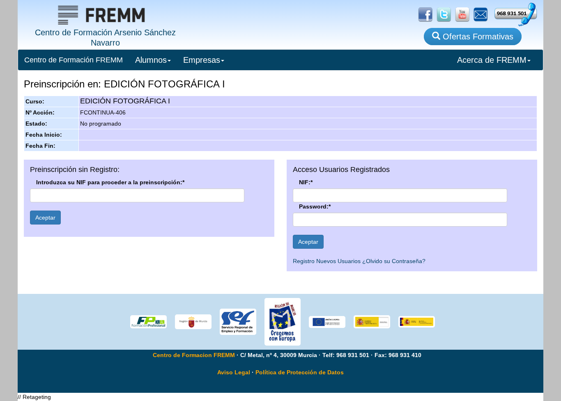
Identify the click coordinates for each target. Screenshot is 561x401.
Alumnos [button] (151, 59)
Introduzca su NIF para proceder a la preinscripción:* (110, 182)
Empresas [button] (201, 59)
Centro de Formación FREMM (73, 60)
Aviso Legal (233, 372)
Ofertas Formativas (476, 36)
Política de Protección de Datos (299, 372)
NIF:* (306, 182)
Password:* (315, 206)
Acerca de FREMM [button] (492, 59)
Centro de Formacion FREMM (194, 355)
